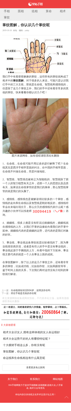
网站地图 (58, 379)
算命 (49, 11)
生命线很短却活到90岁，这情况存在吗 (30, 290)
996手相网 (13, 385)
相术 (63, 11)
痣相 (35, 11)
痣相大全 (51, 385)
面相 (21, 11)
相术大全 (34, 388)
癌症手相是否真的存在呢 (23, 293)
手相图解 (33, 385)
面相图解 (42, 385)
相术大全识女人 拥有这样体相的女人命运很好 (31, 332)
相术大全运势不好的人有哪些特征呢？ (27, 338)
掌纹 (7, 17)
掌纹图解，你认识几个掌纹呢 (26, 25)
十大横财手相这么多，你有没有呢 (24, 345)
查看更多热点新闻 (35, 367)
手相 (7, 11)
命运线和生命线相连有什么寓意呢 (24, 358)
